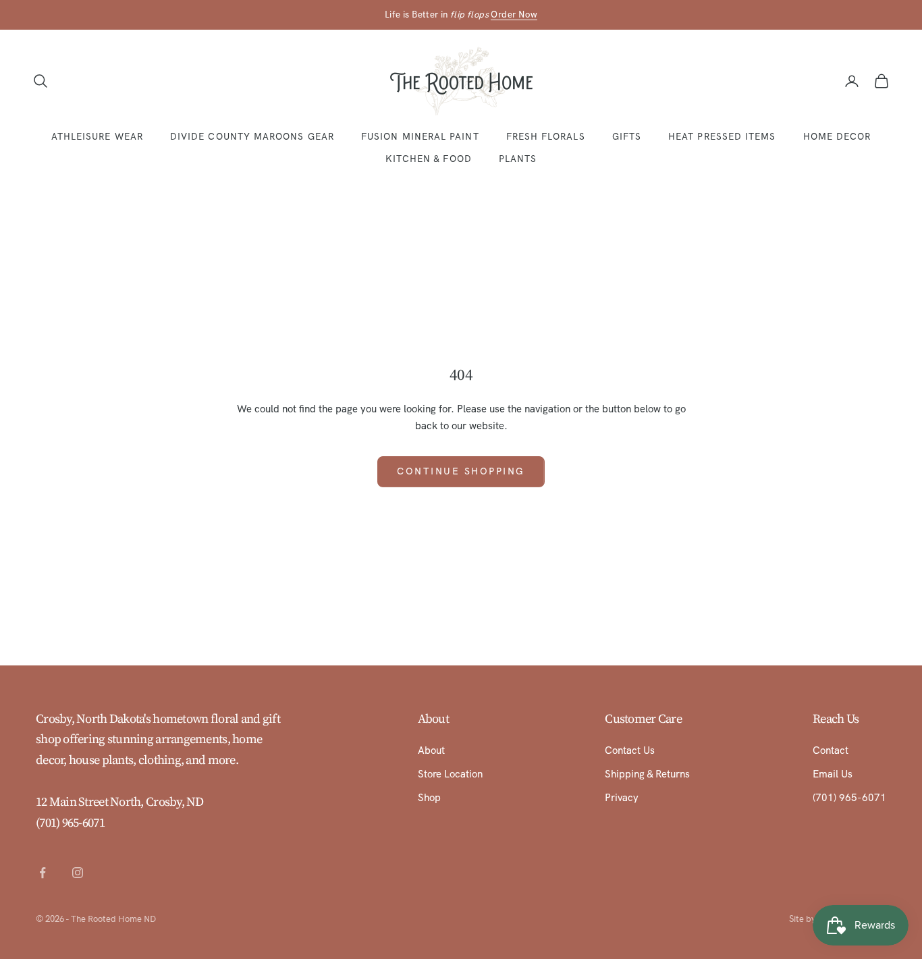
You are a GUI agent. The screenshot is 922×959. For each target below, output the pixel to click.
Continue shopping (461, 471)
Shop (429, 797)
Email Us (832, 774)
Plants (518, 159)
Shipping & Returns (647, 774)
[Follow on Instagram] (77, 872)
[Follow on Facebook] (42, 872)
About (431, 750)
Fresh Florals (545, 136)
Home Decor (837, 136)
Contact (830, 750)
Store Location (450, 774)
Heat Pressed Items (722, 136)
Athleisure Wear (97, 136)
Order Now (514, 14)
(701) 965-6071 (70, 822)
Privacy (622, 797)
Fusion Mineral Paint (420, 136)
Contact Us (630, 750)
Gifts (626, 136)
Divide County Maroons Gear (252, 136)
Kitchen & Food (428, 159)
